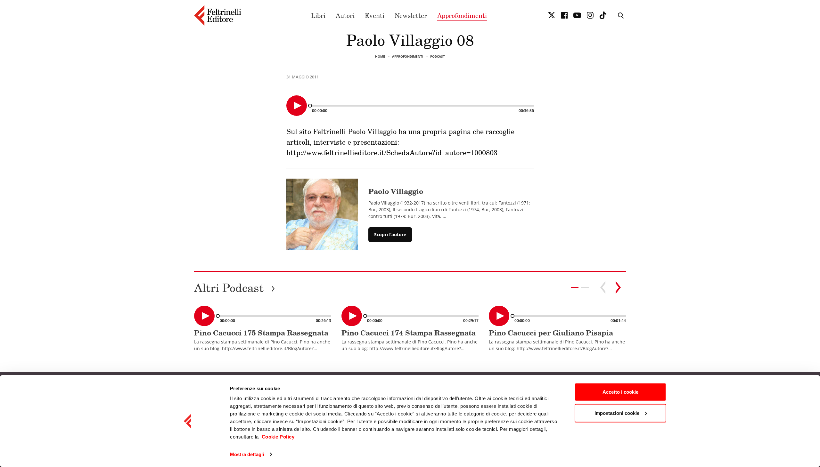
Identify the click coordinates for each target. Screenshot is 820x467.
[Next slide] (618, 287)
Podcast (437, 56)
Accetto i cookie (620, 392)
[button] (585, 287)
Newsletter (411, 15)
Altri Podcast (234, 287)
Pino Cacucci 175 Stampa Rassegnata (261, 332)
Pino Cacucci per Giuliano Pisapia (551, 332)
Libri (318, 15)
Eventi (374, 15)
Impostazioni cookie (616, 412)
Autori (345, 15)
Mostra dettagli (247, 454)
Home (380, 56)
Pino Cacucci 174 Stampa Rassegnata (408, 332)
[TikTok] (603, 15)
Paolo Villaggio (395, 191)
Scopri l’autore (390, 234)
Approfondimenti (462, 15)
